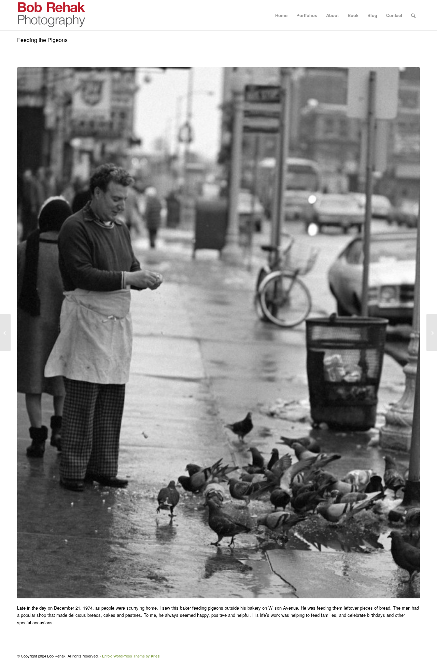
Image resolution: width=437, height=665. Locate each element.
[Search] (413, 15)
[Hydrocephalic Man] (431, 332)
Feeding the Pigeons (42, 40)
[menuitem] (281, 15)
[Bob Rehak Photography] (51, 15)
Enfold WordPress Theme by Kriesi (131, 656)
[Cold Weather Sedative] (5, 332)
